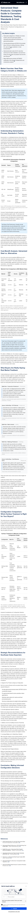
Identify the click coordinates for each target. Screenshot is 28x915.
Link (19, 842)
